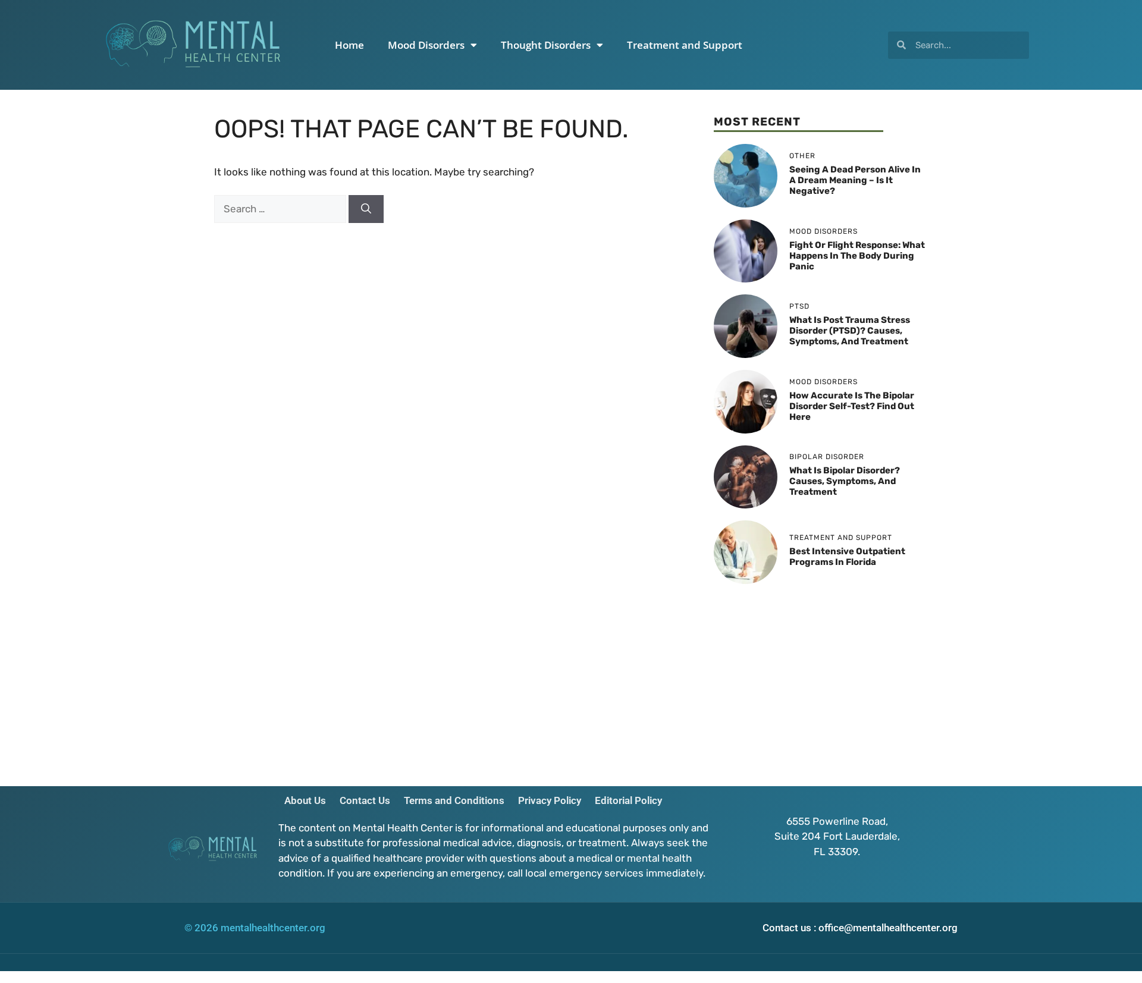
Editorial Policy (628, 800)
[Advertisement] (821, 679)
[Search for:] (281, 209)
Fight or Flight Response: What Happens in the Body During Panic (857, 256)
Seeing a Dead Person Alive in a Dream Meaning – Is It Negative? (855, 180)
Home (349, 45)
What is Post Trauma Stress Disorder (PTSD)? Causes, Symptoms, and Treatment (849, 331)
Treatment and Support (684, 45)
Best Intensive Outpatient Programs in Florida (847, 556)
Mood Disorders (426, 45)
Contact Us (365, 800)
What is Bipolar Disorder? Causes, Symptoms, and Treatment (844, 481)
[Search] (366, 209)
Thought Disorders (546, 45)
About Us (305, 800)
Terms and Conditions (454, 800)
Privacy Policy (549, 800)
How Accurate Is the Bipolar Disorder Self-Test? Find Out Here (851, 406)
